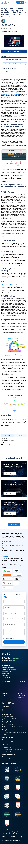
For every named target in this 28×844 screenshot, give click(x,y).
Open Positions (21, 695)
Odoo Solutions (5, 687)
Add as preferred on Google (10, 31)
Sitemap (20, 693)
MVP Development (6, 671)
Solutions (7, 435)
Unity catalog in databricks (7, 284)
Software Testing (6, 673)
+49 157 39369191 (8, 717)
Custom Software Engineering (9, 669)
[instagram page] (10, 832)
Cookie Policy (21, 837)
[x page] (17, 832)
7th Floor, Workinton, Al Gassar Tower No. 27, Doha (15, 733)
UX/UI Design (5, 675)
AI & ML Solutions (6, 683)
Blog (19, 689)
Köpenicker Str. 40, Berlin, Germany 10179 (14, 719)
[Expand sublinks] (26, 64)
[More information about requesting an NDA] (13, 638)
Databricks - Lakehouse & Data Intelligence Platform (13, 60)
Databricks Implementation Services (9, 442)
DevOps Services (6, 677)
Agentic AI (4, 693)
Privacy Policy (3, 837)
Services (20, 435)
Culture (19, 687)
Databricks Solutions (7, 689)
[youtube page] (13, 832)
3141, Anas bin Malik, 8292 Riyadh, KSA (13, 726)
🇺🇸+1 (6, 613)
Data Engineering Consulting (7, 440)
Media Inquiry (21, 697)
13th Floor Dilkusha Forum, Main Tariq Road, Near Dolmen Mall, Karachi (14, 740)
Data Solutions (4, 438)
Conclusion (5, 71)
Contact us (20, 685)
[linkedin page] (6, 832)
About (19, 683)
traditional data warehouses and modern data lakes (12, 93)
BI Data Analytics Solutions (7, 445)
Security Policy (13, 837)
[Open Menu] (26, 2)
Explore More (14, 524)
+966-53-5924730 (8, 724)
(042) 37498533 (8, 747)
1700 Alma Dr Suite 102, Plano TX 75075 (13, 711)
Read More (8, 473)
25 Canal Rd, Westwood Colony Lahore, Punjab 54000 (13, 750)
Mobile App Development (8, 667)
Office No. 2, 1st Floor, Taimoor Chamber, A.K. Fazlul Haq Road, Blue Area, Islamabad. (15, 757)
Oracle (3, 695)
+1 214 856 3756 (8, 709)
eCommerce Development (8, 691)
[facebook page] (3, 832)
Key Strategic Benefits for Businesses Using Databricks (13, 64)
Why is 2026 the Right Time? (9, 68)
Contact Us (20, 2)
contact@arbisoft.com (8, 829)
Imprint (19, 691)
